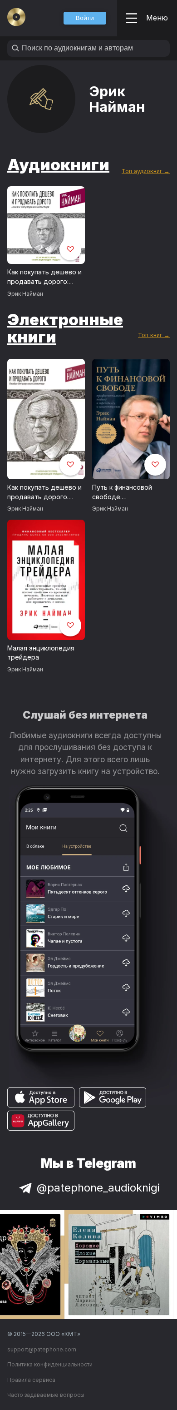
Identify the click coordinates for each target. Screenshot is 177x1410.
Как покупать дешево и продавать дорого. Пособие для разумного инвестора (45, 492)
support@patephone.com (41, 1349)
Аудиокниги (58, 164)
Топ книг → (154, 335)
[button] (85, 18)
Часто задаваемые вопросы (45, 1394)
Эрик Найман (25, 293)
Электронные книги (65, 328)
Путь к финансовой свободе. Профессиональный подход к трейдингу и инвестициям (127, 492)
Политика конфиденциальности (50, 1364)
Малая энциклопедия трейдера (40, 652)
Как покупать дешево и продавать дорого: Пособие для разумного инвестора (45, 277)
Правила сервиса (31, 1379)
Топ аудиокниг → (146, 171)
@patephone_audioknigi (98, 1187)
